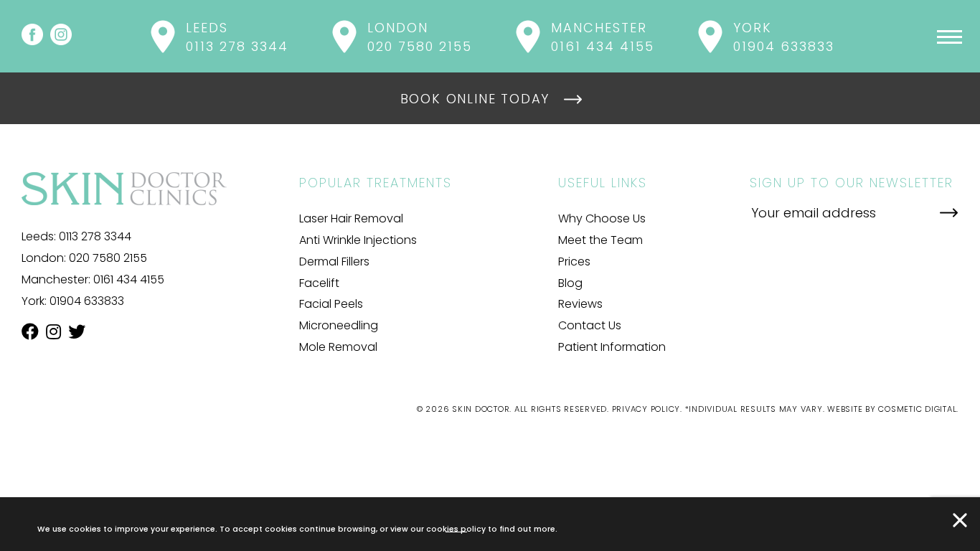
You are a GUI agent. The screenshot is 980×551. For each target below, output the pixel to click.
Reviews (580, 304)
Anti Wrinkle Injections (358, 240)
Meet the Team (600, 240)
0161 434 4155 (128, 279)
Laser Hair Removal (351, 218)
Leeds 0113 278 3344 (237, 37)
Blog (570, 283)
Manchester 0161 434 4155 (602, 37)
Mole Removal (338, 347)
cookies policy (456, 528)
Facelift (319, 283)
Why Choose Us (602, 218)
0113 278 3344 (95, 236)
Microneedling (338, 325)
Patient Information (612, 347)
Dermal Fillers (334, 261)
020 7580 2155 (108, 258)
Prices (574, 261)
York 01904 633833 (783, 37)
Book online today (475, 99)
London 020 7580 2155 (419, 37)
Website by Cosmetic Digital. (892, 409)
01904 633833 (87, 301)
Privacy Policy (646, 409)
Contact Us (589, 325)
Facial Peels (331, 304)
